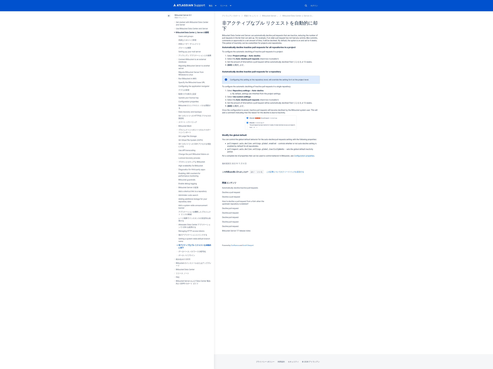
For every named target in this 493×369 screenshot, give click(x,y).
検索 (306, 6)
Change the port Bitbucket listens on (193, 154)
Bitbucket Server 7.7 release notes (236, 231)
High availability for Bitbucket (190, 166)
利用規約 (281, 362)
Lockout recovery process (189, 158)
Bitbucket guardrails (186, 180)
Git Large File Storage (187, 136)
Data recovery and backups (190, 112)
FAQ (177, 277)
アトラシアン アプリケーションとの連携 (194, 55)
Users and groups (185, 36)
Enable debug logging (187, 183)
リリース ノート (182, 273)
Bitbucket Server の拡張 (188, 187)
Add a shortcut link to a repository (192, 191)
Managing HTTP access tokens (191, 231)
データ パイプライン (186, 255)
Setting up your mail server (189, 51)
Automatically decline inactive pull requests (240, 188)
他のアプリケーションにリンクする (192, 235)
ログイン (314, 5)
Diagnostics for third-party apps (191, 169)
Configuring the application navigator (193, 86)
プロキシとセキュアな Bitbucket (191, 162)
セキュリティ (293, 362)
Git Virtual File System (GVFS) (190, 140)
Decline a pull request (231, 192)
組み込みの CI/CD (183, 259)
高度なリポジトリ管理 (187, 40)
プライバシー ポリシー (265, 362)
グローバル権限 (184, 48)
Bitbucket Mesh (184, 126)
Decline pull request (230, 208)
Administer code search (188, 195)
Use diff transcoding (186, 150)
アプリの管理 (183, 90)
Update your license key (188, 98)
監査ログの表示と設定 (187, 94)
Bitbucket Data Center (185, 269)
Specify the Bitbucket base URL (191, 82)
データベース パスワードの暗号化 (192, 251)
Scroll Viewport (248, 245)
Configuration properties (188, 101)
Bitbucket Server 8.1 (183, 15)
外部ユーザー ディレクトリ (189, 44)
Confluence (235, 245)
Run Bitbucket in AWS (187, 78)
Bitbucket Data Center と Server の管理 (192, 32)
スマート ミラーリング (187, 122)
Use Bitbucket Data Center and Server (192, 28)
